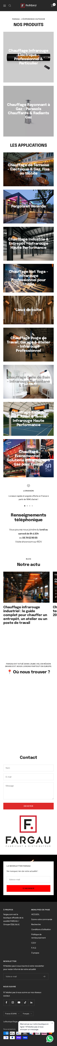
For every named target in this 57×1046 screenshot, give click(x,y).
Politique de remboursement (38, 936)
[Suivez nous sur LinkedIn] (31, 1002)
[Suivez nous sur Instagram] (13, 1002)
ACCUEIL (35, 914)
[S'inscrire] (44, 976)
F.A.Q (33, 948)
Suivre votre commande (41, 919)
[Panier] (52, 5)
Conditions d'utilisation (41, 929)
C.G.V (33, 943)
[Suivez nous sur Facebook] (6, 1002)
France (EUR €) (11, 1014)
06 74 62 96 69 (29, 537)
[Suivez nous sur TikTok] (25, 1002)
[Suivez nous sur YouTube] (19, 1002)
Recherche (36, 924)
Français (26, 1014)
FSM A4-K (15, 924)
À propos (35, 953)
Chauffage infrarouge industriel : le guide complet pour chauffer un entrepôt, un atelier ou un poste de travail (25, 615)
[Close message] (52, 1023)
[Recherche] (10, 5)
